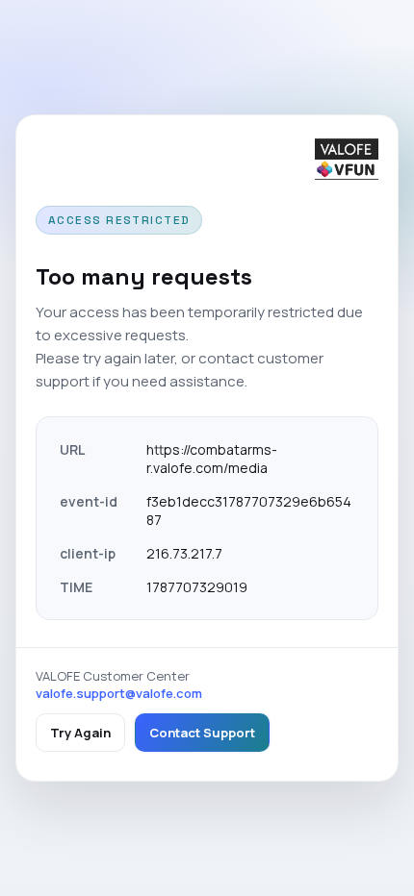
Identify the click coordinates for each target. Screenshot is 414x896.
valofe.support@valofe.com (119, 693)
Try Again (80, 732)
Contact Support (202, 732)
